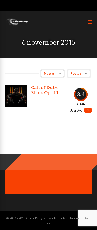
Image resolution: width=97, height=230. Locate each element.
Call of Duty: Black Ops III (44, 90)
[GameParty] (16, 25)
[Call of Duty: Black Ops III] (16, 96)
